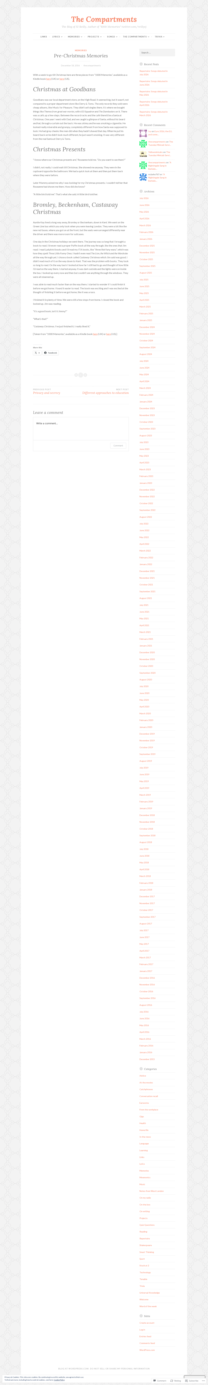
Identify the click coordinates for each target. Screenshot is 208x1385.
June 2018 (144, 855)
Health (142, 1123)
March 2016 (145, 1039)
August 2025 (145, 272)
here (48, 78)
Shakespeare (145, 1245)
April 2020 (144, 706)
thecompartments (92, 65)
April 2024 (144, 381)
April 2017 (144, 950)
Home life (143, 1130)
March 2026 (145, 225)
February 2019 (146, 801)
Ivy (149, 131)
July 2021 (143, 605)
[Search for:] (157, 52)
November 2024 (147, 333)
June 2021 (144, 611)
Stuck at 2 (144, 1265)
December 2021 (147, 571)
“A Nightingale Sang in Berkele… (159, 165)
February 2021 (146, 639)
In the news (145, 1136)
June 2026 (144, 205)
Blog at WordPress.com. (73, 1368)
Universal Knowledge (149, 1292)
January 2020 (145, 727)
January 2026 (145, 239)
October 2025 (146, 259)
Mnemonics (144, 1177)
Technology (145, 1272)
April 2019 (144, 788)
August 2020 (145, 679)
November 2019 (147, 740)
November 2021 (147, 578)
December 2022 (147, 489)
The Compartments (104, 19)
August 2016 (145, 1005)
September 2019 (147, 754)
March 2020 (145, 713)
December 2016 (147, 977)
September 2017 (147, 917)
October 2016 (146, 991)
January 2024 (145, 401)
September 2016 (147, 998)
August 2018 (145, 842)
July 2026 (143, 198)
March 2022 (145, 550)
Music (142, 1184)
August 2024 (145, 354)
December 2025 (147, 245)
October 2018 (146, 828)
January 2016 (145, 1052)
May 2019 (144, 781)
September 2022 (147, 510)
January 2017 (145, 971)
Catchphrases (146, 1089)
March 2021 (145, 632)
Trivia (158, 36)
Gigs (141, 1116)
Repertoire (144, 1238)
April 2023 (144, 462)
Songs (111, 36)
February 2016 (146, 1045)
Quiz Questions (147, 1225)
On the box (144, 1204)
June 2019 (144, 774)
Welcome (143, 1299)
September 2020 (147, 673)
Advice (142, 1075)
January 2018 (145, 889)
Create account (146, 1322)
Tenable (143, 1279)
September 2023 (147, 428)
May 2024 (144, 374)
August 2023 (145, 435)
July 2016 (143, 1011)
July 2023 (143, 442)
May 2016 (144, 1025)
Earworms (144, 1103)
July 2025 (143, 279)
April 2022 (144, 544)
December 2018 (147, 815)
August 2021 (145, 598)
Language (144, 1143)
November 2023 (147, 415)
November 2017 (147, 903)
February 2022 (146, 557)
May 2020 (144, 700)
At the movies (146, 1082)
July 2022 (143, 523)
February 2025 (146, 313)
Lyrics (56, 36)
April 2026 (144, 218)
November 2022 (147, 496)
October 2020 (146, 666)
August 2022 (145, 517)
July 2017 (143, 930)
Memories (74, 36)
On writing (144, 1211)
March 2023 (145, 469)
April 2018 (144, 869)
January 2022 (145, 564)
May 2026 (144, 211)
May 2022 (144, 537)
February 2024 (146, 395)
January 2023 (145, 483)
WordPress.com (147, 1350)
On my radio (145, 1197)
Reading (143, 1231)
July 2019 (143, 767)
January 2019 (145, 808)
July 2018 (143, 849)
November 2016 (147, 984)
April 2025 (144, 300)
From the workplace (148, 1109)
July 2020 (143, 686)
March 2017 (145, 957)
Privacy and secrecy (46, 391)
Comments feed (147, 1343)
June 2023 (144, 449)
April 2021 (144, 625)
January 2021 (145, 645)
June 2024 (144, 367)
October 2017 (146, 910)
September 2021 (147, 591)
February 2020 (146, 720)
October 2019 (146, 747)
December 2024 (147, 327)
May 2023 (144, 455)
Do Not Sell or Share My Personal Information (120, 1368)
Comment (118, 445)
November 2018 (147, 822)
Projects (93, 36)
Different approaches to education (105, 391)
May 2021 (144, 618)
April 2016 (144, 1032)
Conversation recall (148, 1096)
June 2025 (144, 286)
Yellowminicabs (155, 152)
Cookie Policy (59, 1380)
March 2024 (145, 388)
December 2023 (147, 408)
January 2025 (145, 320)
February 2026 (146, 232)
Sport (142, 1258)
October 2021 (146, 584)
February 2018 (146, 883)
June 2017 (144, 937)
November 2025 (147, 252)
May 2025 (144, 293)
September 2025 (147, 266)
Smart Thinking (146, 1252)
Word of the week (148, 1306)
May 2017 (144, 944)
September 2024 (147, 347)
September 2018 (147, 835)
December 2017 (147, 896)
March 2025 (145, 306)
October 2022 (146, 503)
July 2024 (143, 361)
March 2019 (145, 795)
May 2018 (144, 862)
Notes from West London (151, 1191)
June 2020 (144, 693)
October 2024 (146, 340)
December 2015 (147, 1059)
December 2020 (147, 652)
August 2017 (145, 923)
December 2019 (147, 733)
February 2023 (146, 476)
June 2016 (144, 1018)
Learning (143, 1150)
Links (44, 36)
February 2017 (146, 964)
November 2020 (147, 659)
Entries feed (145, 1336)
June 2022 (144, 530)
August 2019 (145, 761)
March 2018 (145, 876)
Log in (142, 1329)
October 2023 (146, 422)
